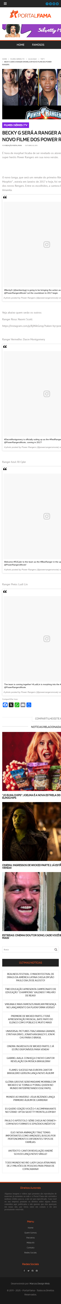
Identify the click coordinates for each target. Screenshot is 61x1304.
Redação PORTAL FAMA (13, 145)
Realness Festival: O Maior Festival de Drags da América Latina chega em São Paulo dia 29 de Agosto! (30, 977)
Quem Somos (30, 1233)
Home (4, 59)
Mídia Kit (30, 1242)
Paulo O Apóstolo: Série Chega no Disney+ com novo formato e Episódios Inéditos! (30, 1122)
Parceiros (30, 1238)
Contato (30, 1247)
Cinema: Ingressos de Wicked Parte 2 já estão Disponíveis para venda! (30, 1048)
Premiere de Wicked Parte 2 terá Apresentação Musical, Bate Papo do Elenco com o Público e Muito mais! (30, 1019)
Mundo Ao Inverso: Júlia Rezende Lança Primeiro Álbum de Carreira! (30, 1099)
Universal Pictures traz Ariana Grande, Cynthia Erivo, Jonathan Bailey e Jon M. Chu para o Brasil (30, 1034)
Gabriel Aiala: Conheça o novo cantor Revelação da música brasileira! (30, 1060)
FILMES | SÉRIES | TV (17, 59)
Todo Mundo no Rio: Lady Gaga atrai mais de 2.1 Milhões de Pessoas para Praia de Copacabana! (30, 1165)
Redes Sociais (30, 1252)
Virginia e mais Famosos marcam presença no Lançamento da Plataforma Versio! (30, 1006)
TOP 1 (43, 59)
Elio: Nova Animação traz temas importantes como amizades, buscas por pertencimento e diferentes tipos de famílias (31, 1137)
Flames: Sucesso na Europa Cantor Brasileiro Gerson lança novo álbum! (30, 1072)
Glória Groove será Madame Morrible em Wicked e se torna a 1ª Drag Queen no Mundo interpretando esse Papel (30, 1085)
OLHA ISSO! (32, 59)
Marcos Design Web (40, 1283)
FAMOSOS (38, 44)
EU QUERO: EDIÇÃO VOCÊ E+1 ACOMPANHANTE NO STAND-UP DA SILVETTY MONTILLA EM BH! (30, 1110)
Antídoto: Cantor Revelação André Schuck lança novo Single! (30, 1152)
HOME (20, 44)
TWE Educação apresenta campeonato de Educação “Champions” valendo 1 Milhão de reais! (30, 992)
